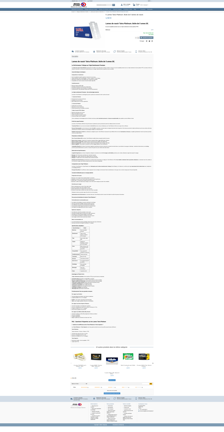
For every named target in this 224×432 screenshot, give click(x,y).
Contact (91, 1)
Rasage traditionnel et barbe (91, 9)
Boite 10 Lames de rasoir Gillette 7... (128, 366)
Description (75, 56)
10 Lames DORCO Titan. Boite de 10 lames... (144, 366)
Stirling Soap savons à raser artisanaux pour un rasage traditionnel (112, 416)
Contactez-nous (127, 409)
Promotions (142, 9)
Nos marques (110, 409)
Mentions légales (127, 405)
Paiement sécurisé (95, 411)
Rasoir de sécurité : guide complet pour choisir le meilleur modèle (112, 420)
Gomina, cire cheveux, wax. (105, 9)
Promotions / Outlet (128, 9)
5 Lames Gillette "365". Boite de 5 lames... (112, 373)
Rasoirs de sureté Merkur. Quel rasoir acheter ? (111, 412)
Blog (135, 9)
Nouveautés (149, 9)
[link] (147, 41)
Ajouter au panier (147, 37)
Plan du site (126, 407)
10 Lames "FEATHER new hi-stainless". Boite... (80, 366)
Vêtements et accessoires (77, 9)
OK (113, 4)
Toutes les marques (117, 9)
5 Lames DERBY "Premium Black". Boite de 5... (96, 366)
